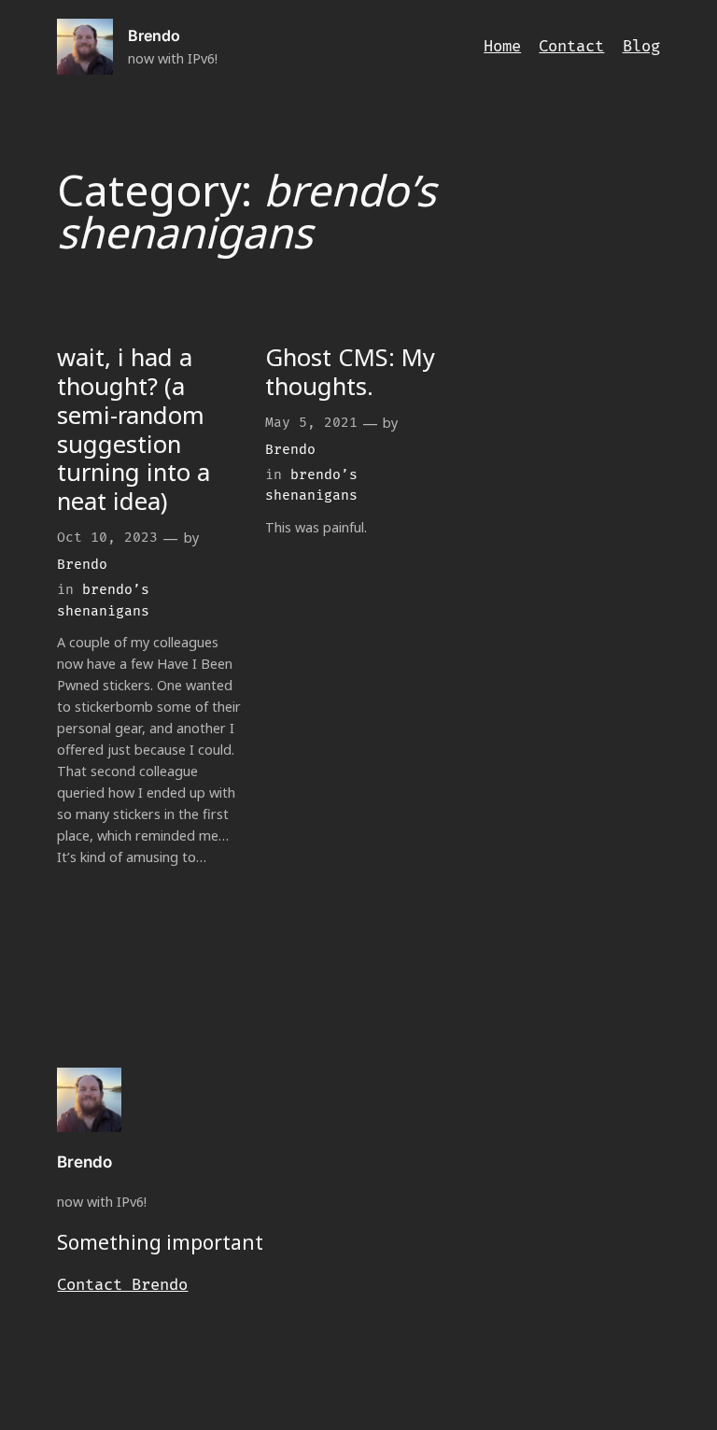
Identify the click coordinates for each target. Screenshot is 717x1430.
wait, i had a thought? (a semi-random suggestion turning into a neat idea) (133, 430)
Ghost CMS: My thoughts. (350, 373)
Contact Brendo (122, 1285)
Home (502, 46)
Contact (571, 46)
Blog (641, 46)
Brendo (154, 35)
